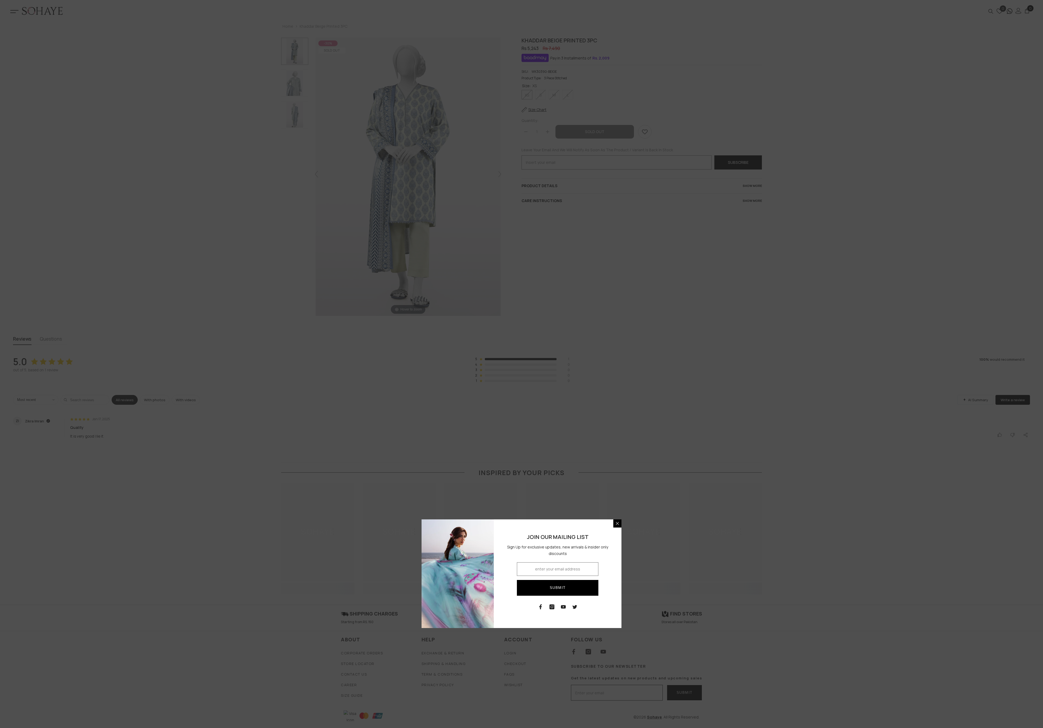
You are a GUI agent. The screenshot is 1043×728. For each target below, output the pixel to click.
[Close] (617, 523)
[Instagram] (552, 607)
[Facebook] (540, 607)
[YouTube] (563, 607)
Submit (558, 588)
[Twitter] (574, 607)
